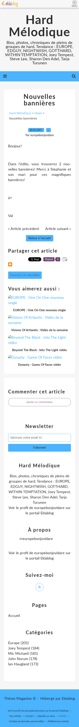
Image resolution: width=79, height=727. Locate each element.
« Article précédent (23, 229)
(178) (22, 659)
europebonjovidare (49, 508)
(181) (23, 654)
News (38, 113)
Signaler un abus (46, 716)
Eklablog (68, 699)
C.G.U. (63, 716)
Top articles (15, 716)
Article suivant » (58, 229)
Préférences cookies (58, 721)
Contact (29, 716)
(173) (23, 664)
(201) (18, 643)
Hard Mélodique (39, 26)
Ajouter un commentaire (39, 402)
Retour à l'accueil (39, 238)
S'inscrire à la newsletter (25, 275)
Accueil (14, 616)
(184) (23, 648)
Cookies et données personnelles (26, 721)
